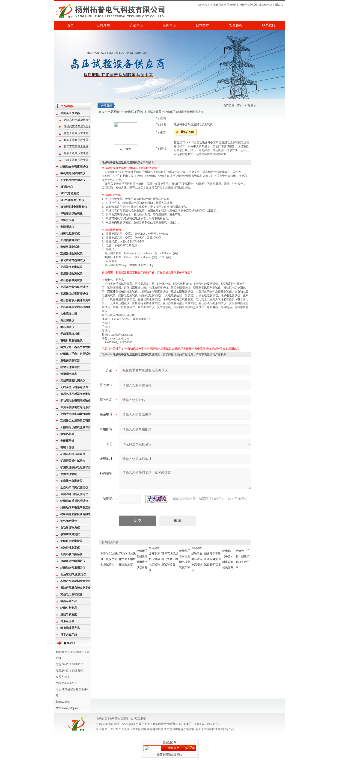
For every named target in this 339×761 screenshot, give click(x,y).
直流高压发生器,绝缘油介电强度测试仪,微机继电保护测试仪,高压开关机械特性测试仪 (173, 729)
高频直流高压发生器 (76, 153)
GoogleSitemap (104, 724)
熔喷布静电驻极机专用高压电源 (80, 119)
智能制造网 (160, 724)
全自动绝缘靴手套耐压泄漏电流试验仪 (154, 559)
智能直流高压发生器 (76, 140)
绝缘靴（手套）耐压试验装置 (143, 111)
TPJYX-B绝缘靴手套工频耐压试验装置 (127, 559)
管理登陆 (172, 724)
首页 (70, 25)
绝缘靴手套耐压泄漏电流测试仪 (191, 348)
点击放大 (125, 149)
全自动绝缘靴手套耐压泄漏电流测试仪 (148, 348)
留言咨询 (235, 25)
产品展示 (113, 111)
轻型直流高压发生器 (76, 133)
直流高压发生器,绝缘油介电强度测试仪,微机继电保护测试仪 (246, 4)
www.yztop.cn (70, 708)
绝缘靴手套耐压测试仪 (225, 348)
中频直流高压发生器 (76, 160)
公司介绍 (103, 25)
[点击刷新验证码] (156, 499)
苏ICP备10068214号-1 (207, 724)
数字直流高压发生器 (76, 146)
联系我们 (268, 25)
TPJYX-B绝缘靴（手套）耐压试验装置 (169, 559)
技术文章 (202, 25)
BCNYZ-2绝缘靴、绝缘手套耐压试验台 (109, 559)
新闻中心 (169, 25)
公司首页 (101, 718)
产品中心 (136, 25)
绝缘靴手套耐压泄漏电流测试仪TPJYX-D (212, 559)
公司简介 (114, 718)
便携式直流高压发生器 (77, 126)
